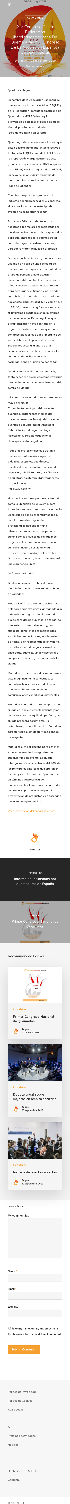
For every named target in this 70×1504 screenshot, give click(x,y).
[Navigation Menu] (60, 4)
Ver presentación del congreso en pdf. (32, 811)
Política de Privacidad (22, 1391)
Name (12, 1271)
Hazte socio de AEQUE (22, 1471)
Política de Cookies (20, 1400)
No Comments (35, 66)
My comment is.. (18, 1215)
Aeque (22, 60)
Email (12, 1289)
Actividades (35, 17)
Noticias (13, 1444)
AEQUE (12, 1427)
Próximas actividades (22, 1435)
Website (13, 1306)
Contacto (14, 1479)
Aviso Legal (15, 1409)
